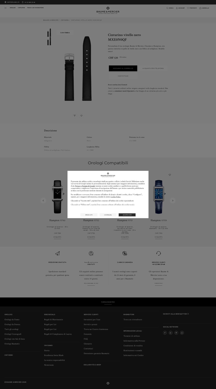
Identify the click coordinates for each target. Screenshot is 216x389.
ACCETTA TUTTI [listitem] (127, 215)
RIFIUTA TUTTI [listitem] (88, 215)
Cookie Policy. (116, 197)
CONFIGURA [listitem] (108, 215)
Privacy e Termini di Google (85, 186)
